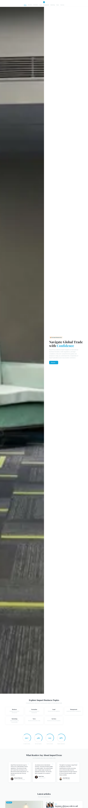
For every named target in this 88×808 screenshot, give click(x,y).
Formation (35, 4)
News (57, 4)
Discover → (53, 362)
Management (46, 4)
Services (62, 4)
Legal (40, 4)
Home (25, 4)
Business (30, 4)
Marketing (53, 4)
